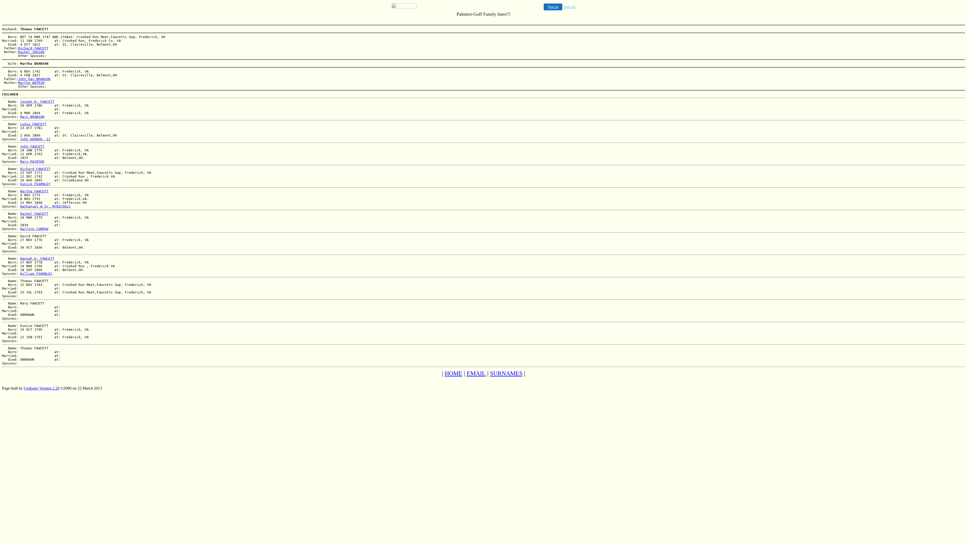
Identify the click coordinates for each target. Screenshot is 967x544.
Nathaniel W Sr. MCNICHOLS (45, 206)
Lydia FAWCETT (33, 124)
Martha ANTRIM (31, 83)
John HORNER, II (35, 139)
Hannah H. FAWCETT (37, 258)
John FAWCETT (32, 146)
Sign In (553, 7)
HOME (453, 373)
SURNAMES (506, 373)
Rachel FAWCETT (34, 214)
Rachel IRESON (31, 52)
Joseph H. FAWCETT (37, 102)
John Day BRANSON (34, 79)
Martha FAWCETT (34, 191)
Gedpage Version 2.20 (41, 388)
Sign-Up (569, 7)
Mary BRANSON (32, 117)
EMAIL (476, 373)
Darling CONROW (34, 229)
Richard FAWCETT (33, 48)
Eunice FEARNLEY (35, 184)
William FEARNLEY (36, 274)
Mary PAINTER (32, 161)
